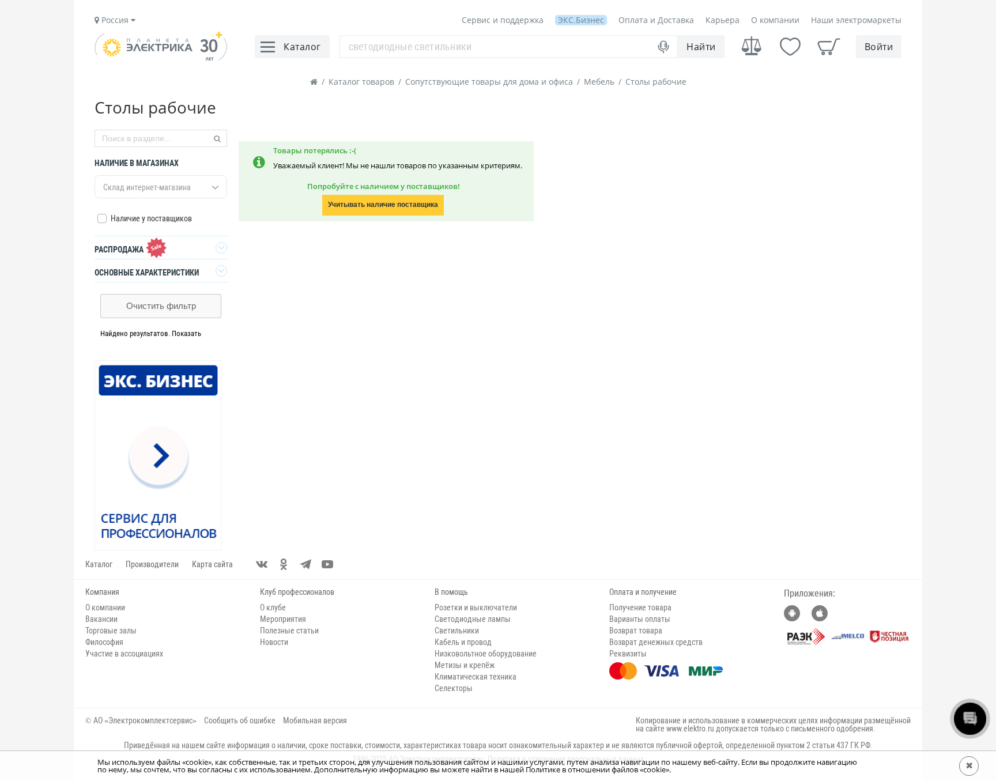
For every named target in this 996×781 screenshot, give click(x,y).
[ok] (283, 564)
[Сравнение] (751, 46)
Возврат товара (635, 630)
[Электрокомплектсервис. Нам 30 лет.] (161, 57)
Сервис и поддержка (503, 19)
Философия (104, 642)
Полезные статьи (289, 630)
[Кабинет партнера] (158, 456)
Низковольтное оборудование (486, 653)
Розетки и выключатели (476, 607)
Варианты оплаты (639, 619)
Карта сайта (212, 564)
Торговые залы (111, 630)
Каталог (98, 564)
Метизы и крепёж (465, 665)
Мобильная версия (315, 720)
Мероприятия (283, 619)
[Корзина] (828, 46)
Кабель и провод (463, 642)
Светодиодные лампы (473, 619)
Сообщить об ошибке (240, 720)
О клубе (273, 607)
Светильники (457, 630)
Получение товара (640, 607)
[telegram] (305, 564)
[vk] (261, 564)
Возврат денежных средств (656, 642)
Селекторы (454, 688)
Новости (274, 642)
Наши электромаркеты (856, 19)
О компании (775, 19)
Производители (152, 564)
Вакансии (101, 619)
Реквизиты (628, 653)
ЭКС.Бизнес (581, 19)
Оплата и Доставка (656, 19)
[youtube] (327, 564)
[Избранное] (790, 46)
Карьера (722, 19)
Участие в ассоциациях (124, 653)
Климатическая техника (475, 676)
